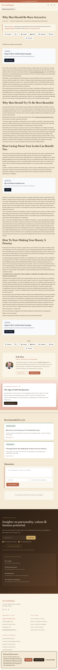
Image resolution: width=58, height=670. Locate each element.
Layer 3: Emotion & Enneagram (38, 624)
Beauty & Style (20, 21)
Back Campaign (9, 60)
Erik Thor (13, 21)
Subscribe (31, 537)
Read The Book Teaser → (10, 403)
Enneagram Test (6, 627)
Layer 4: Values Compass (37, 627)
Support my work (34, 373)
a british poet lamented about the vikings (44, 117)
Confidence (26, 21)
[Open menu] (55, 5)
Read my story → (21, 373)
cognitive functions (9, 28)
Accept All (28, 659)
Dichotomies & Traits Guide (37, 630)
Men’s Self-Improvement (34, 21)
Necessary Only (39, 659)
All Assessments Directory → (9, 630)
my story (27, 28)
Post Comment (12, 484)
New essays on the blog (10, 541)
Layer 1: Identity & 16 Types (37, 618)
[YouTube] (3, 609)
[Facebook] (8, 609)
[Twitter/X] (5, 609)
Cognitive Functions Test (8, 624)
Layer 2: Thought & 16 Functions (39, 621)
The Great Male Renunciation (37, 72)
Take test (8, 189)
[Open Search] (48, 5)
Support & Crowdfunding (8, 644)
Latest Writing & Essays (8, 638)
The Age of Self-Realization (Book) (11, 641)
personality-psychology (31, 1)
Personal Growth (43, 21)
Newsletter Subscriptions (8, 647)
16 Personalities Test (7, 621)
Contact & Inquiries (7, 649)
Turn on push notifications (13, 546)
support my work (35, 28)
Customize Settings (50, 659)
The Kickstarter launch (25, 541)
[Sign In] (51, 5)
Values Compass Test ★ (8, 618)
